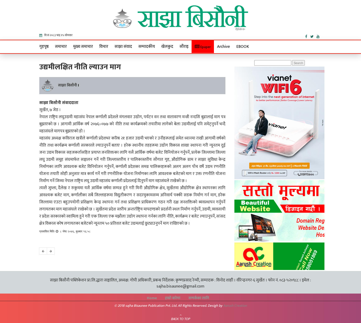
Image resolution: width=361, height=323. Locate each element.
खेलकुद (167, 46)
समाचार (61, 46)
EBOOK (242, 46)
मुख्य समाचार (83, 46)
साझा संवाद (123, 46)
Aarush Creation (235, 306)
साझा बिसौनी (67, 85)
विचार (103, 46)
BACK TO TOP (180, 319)
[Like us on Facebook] (307, 36)
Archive (223, 46)
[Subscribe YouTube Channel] (319, 36)
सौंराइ (183, 46)
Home (152, 298)
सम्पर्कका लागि (198, 298)
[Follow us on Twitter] (313, 36)
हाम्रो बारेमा (172, 298)
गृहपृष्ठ (44, 46)
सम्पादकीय (146, 46)
